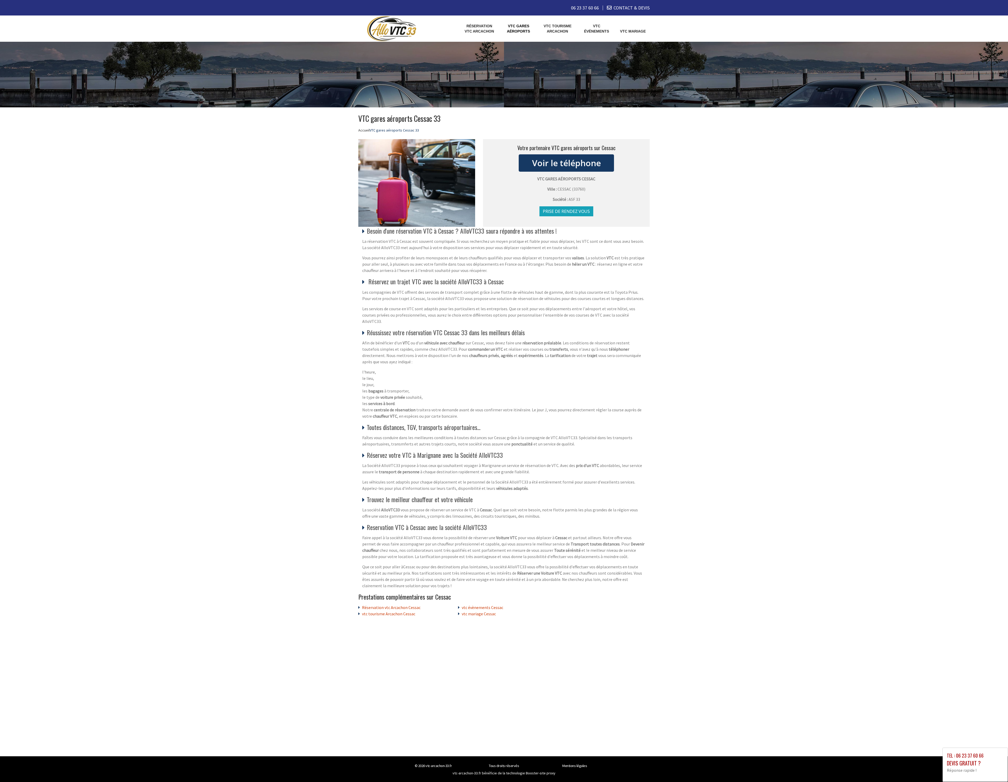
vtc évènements (596, 28)
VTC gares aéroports (518, 28)
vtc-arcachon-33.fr (439, 765)
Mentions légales (574, 765)
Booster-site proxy (540, 773)
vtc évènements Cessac (482, 607)
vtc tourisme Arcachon (557, 28)
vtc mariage (633, 31)
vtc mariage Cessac (479, 613)
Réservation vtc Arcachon (479, 28)
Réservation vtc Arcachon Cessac (391, 607)
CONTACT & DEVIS (631, 8)
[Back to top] (993, 767)
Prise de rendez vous (566, 211)
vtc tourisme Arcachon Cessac (388, 613)
